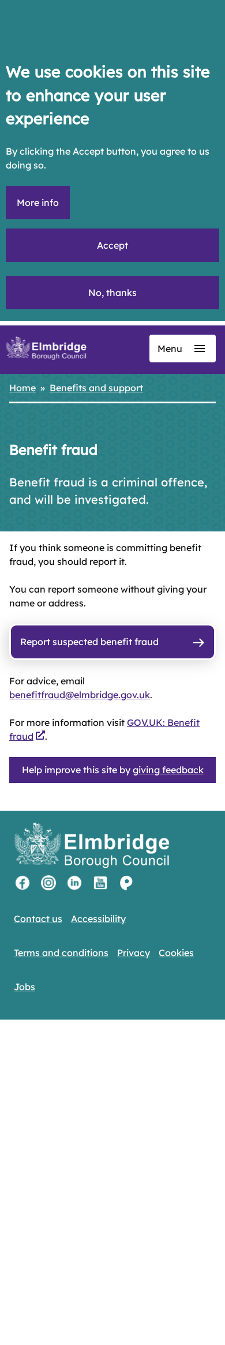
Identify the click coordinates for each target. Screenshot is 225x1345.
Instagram (48, 882)
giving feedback (168, 769)
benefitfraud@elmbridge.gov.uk (79, 694)
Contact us (38, 918)
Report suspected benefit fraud (89, 641)
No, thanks (112, 292)
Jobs (24, 986)
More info (38, 202)
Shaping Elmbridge (126, 882)
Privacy (133, 952)
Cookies (176, 952)
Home (22, 388)
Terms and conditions (61, 952)
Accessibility (98, 918)
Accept (112, 245)
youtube (100, 882)
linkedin (74, 882)
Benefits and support (96, 388)
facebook (22, 882)
